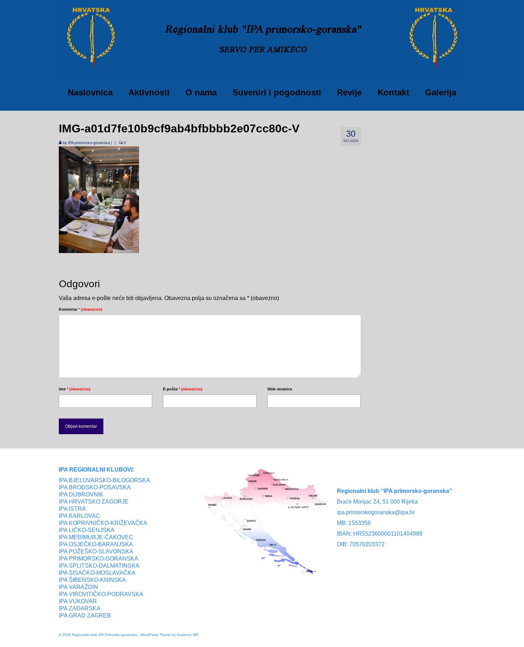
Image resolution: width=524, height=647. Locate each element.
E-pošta (182, 389)
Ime (75, 389)
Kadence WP (188, 635)
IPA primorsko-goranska (89, 143)
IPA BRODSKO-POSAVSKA (95, 487)
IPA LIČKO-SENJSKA (86, 530)
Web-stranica (279, 389)
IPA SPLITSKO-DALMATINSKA (99, 566)
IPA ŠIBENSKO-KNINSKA (92, 580)
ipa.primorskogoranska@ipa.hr (376, 512)
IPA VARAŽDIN (78, 587)
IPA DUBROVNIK (81, 494)
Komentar (80, 309)
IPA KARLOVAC (79, 516)
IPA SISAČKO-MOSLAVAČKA (97, 573)
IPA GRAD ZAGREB (85, 615)
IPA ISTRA (72, 509)
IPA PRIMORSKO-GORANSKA (98, 559)
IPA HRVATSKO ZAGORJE (94, 502)
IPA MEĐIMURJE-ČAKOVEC (96, 537)
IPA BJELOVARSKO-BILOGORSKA (104, 480)
